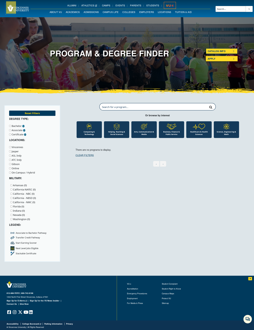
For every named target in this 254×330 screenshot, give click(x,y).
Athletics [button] (90, 5)
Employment (132, 298)
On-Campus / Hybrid (23, 172)
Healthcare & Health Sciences (199, 133)
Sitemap (165, 303)
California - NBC (23, 193)
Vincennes (17, 147)
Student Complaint (170, 283)
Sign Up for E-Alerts (18, 300)
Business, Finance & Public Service (171, 133)
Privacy (69, 323)
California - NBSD (24, 198)
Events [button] (121, 5)
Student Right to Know (171, 288)
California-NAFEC (24, 189)
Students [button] (153, 5)
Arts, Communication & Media (144, 133)
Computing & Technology (89, 133)
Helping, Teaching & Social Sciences (116, 133)
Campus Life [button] (112, 12)
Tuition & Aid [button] (184, 12)
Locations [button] (165, 12)
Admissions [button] (92, 12)
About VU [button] (57, 12)
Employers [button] (147, 12)
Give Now (24, 304)
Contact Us (12, 304)
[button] (14, 8)
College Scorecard (31, 323)
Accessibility (13, 323)
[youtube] (26, 310)
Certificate (17, 134)
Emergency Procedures (137, 293)
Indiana (18, 210)
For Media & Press (135, 303)
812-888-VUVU (13, 293)
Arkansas (19, 185)
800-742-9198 (27, 293)
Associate (16, 130)
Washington (21, 219)
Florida (18, 206)
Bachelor (16, 126)
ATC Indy (16, 159)
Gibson (15, 164)
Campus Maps (168, 293)
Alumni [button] (72, 5)
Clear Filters (85, 155)
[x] (20, 310)
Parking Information (53, 323)
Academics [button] (74, 12)
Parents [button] (136, 5)
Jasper (15, 151)
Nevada (18, 215)
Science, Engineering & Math (226, 133)
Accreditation (132, 288)
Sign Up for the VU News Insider (44, 300)
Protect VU (166, 298)
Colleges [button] (129, 12)
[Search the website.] (249, 9)
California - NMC (23, 202)
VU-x (129, 283)
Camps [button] (107, 5)
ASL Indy (16, 155)
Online (15, 168)
